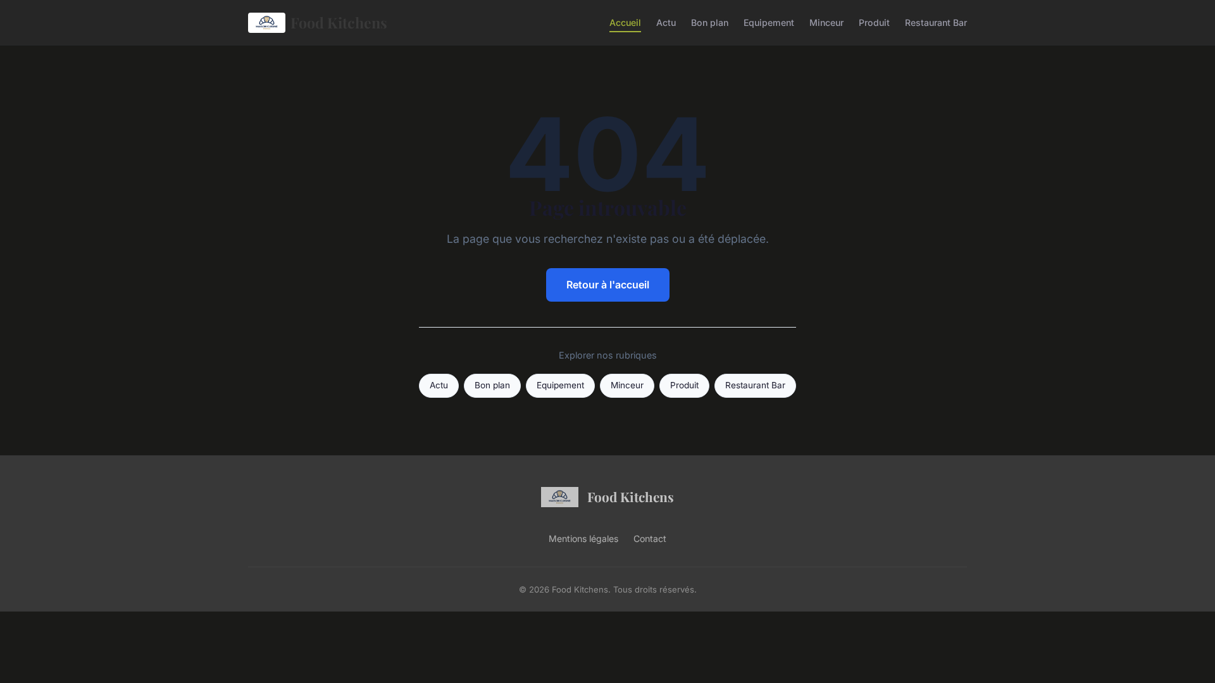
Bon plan (709, 22)
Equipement (769, 22)
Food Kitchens (338, 22)
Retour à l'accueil (607, 284)
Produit (874, 22)
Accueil (625, 22)
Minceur (826, 22)
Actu (666, 22)
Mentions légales (583, 538)
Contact (649, 538)
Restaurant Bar (936, 22)
